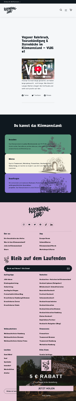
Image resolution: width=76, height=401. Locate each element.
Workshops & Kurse (47, 249)
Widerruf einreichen (14, 391)
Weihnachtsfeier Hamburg (14, 333)
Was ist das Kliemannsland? (14, 242)
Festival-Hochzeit (46, 294)
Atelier (7, 373)
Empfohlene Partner (47, 320)
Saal (5, 358)
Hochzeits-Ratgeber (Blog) (50, 324)
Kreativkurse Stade (11, 305)
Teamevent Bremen (47, 337)
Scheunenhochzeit (46, 298)
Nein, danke (46, 395)
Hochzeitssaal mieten (48, 301)
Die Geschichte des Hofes (14, 238)
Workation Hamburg (47, 345)
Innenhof (7, 365)
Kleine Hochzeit (45, 316)
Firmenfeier (44, 333)
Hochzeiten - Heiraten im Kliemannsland (55, 279)
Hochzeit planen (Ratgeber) (50, 283)
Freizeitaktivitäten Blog (13, 294)
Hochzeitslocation (46, 305)
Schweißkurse (45, 242)
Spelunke (7, 362)
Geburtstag (8, 287)
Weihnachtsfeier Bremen (14, 337)
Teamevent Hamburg (47, 341)
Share (6, 249)
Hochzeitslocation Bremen (49, 309)
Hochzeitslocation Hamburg (50, 312)
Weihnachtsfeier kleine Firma (15, 341)
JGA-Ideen (8, 279)
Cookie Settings (45, 354)
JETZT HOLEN (46, 388)
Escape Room (44, 238)
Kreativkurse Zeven (12, 301)
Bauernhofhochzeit (47, 290)
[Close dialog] (73, 358)
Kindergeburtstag (11, 283)
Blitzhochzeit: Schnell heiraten (51, 287)
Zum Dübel (8, 354)
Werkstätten (9, 369)
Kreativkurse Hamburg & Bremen (17, 298)
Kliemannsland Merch (47, 246)
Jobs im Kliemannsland (13, 246)
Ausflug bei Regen (11, 290)
